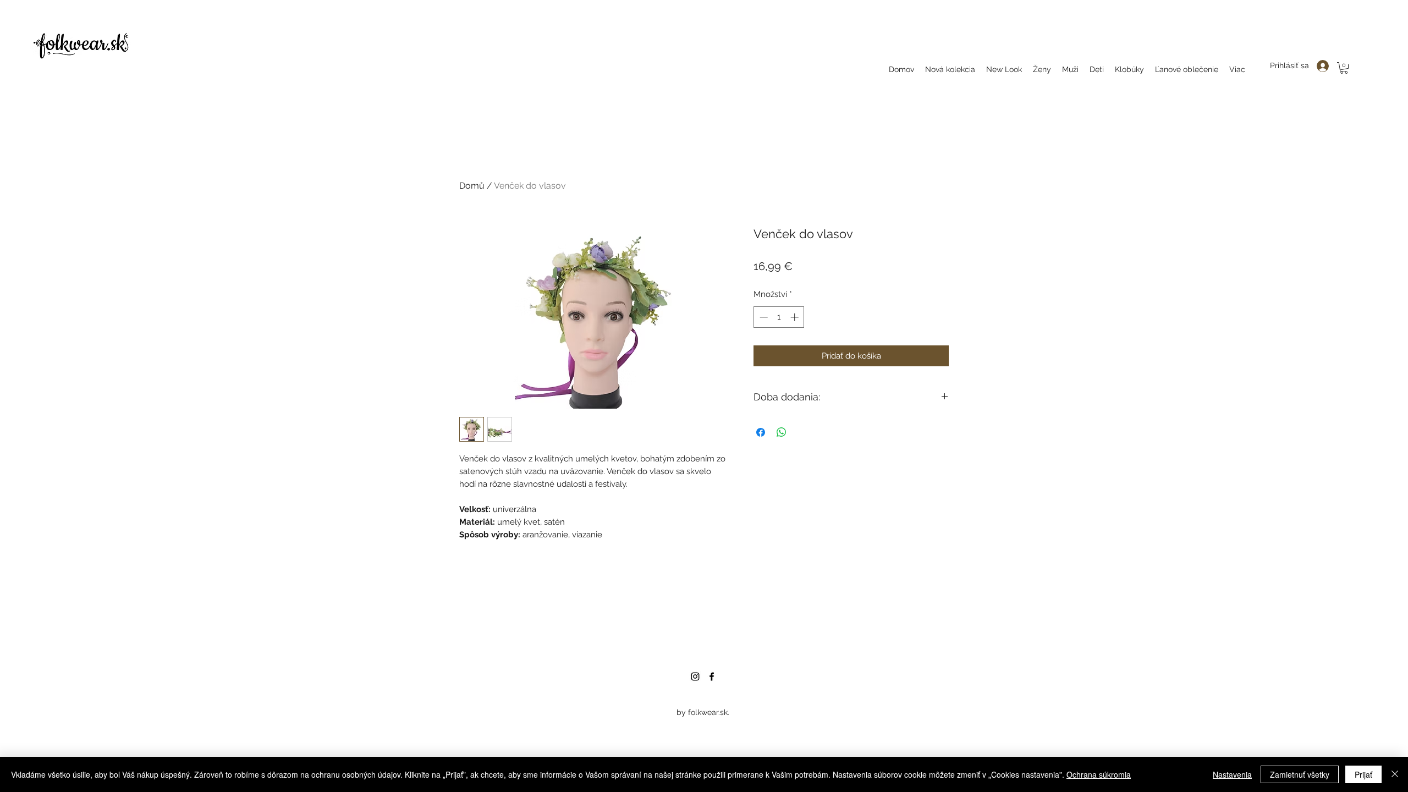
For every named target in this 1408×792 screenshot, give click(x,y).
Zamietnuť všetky (1299, 774)
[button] (1344, 68)
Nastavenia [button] (1232, 774)
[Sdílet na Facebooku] (760, 432)
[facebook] (711, 676)
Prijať (1363, 774)
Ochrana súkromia (1098, 774)
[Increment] (795, 317)
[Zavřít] (1394, 774)
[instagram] (695, 676)
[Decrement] (762, 317)
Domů (472, 185)
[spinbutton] (779, 317)
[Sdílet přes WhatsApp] (781, 432)
